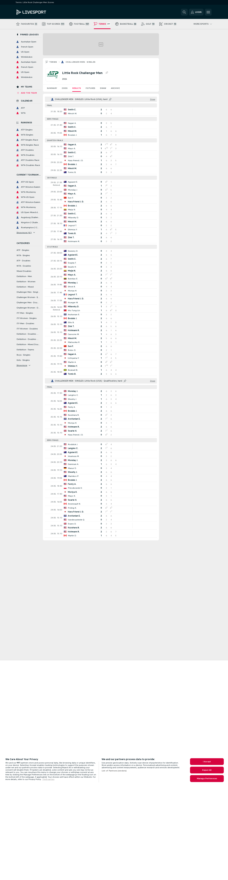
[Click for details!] (101, 111)
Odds (65, 88)
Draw (103, 88)
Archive (115, 88)
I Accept (207, 761)
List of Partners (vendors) (114, 771)
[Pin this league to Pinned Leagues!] (106, 73)
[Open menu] (208, 12)
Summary (52, 88)
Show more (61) (24, 232)
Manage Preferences (207, 778)
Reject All (206, 770)
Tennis (53, 62)
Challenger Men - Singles (81, 62)
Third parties (48, 779)
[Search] (184, 12)
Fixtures (90, 88)
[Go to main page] (40, 12)
